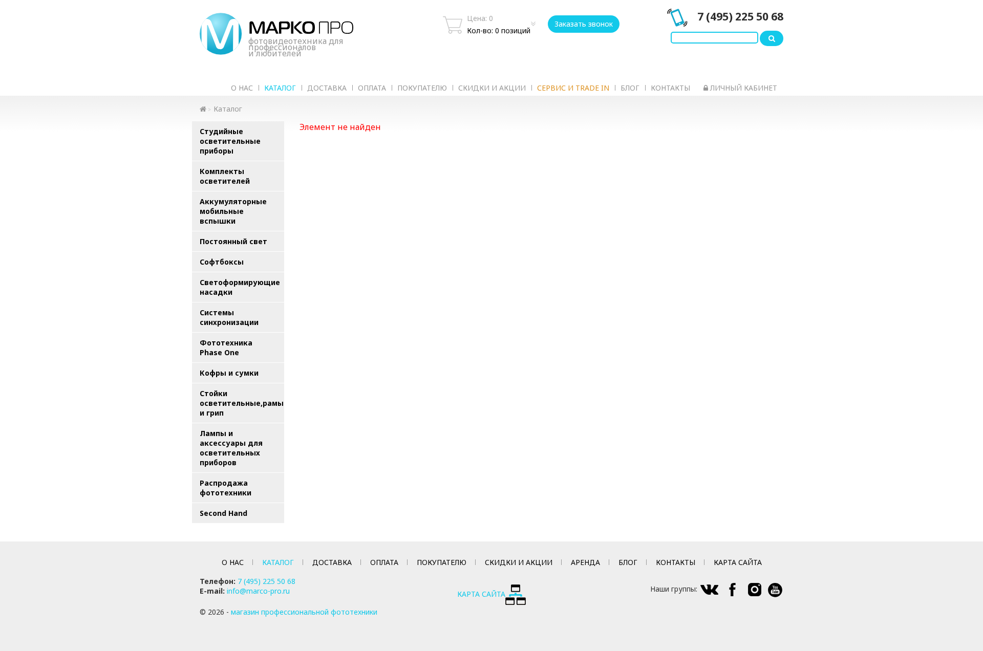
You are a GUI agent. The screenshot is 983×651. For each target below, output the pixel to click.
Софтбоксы (222, 262)
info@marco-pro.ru (258, 591)
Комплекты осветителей (225, 176)
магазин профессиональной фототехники (304, 612)
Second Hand (223, 513)
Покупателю (422, 88)
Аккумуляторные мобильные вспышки (233, 211)
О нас (242, 88)
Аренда (585, 562)
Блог (630, 88)
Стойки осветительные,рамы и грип (242, 403)
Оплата (372, 88)
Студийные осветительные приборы (230, 141)
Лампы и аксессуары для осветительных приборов (231, 447)
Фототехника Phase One (226, 347)
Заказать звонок (583, 24)
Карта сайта (738, 562)
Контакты (670, 88)
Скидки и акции (492, 88)
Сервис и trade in (573, 88)
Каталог (280, 88)
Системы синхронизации (229, 317)
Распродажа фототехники (225, 487)
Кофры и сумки (229, 373)
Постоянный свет (233, 241)
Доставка (327, 88)
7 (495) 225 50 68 (740, 16)
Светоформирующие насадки (240, 287)
